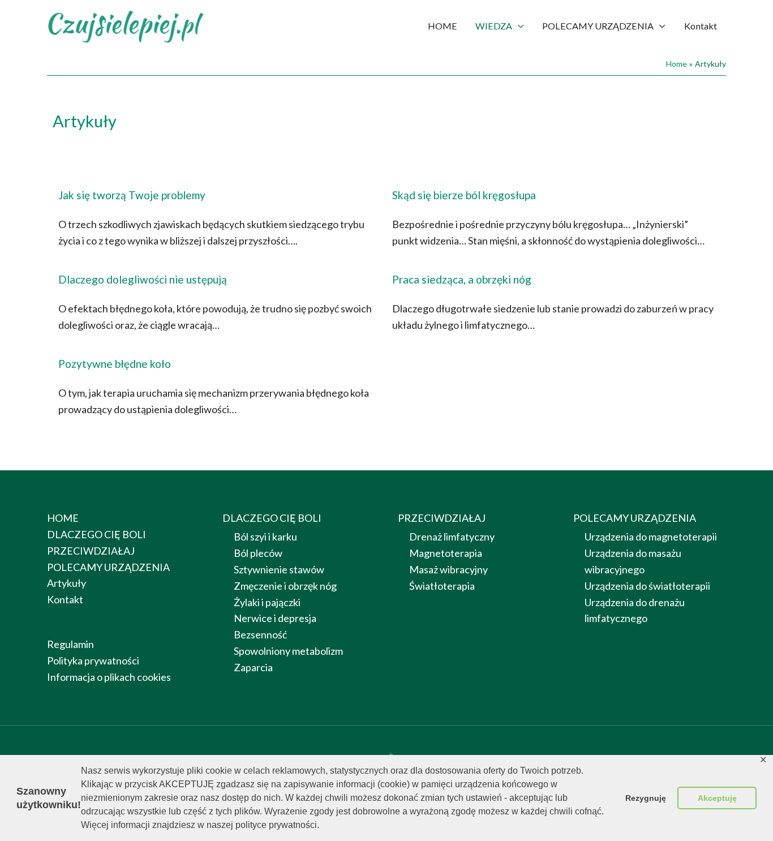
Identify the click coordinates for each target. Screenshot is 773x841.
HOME (442, 25)
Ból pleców (258, 553)
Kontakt (700, 25)
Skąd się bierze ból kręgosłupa (464, 194)
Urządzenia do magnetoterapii (651, 536)
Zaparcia (253, 667)
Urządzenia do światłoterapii (647, 586)
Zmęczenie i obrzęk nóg (285, 586)
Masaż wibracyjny (448, 569)
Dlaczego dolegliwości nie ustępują (142, 279)
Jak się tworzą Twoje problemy (131, 194)
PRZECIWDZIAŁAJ (91, 550)
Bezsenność (260, 634)
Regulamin (70, 644)
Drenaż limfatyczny (452, 536)
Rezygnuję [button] (645, 798)
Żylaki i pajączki (267, 602)
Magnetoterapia (445, 553)
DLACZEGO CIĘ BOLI (96, 534)
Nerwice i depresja (275, 618)
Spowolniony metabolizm (288, 651)
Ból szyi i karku (265, 536)
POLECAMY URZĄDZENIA (598, 25)
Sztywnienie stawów (279, 569)
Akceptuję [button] (717, 798)
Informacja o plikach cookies (109, 677)
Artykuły (66, 583)
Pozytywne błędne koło (114, 363)
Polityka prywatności (93, 660)
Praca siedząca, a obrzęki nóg (461, 279)
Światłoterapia (442, 586)
